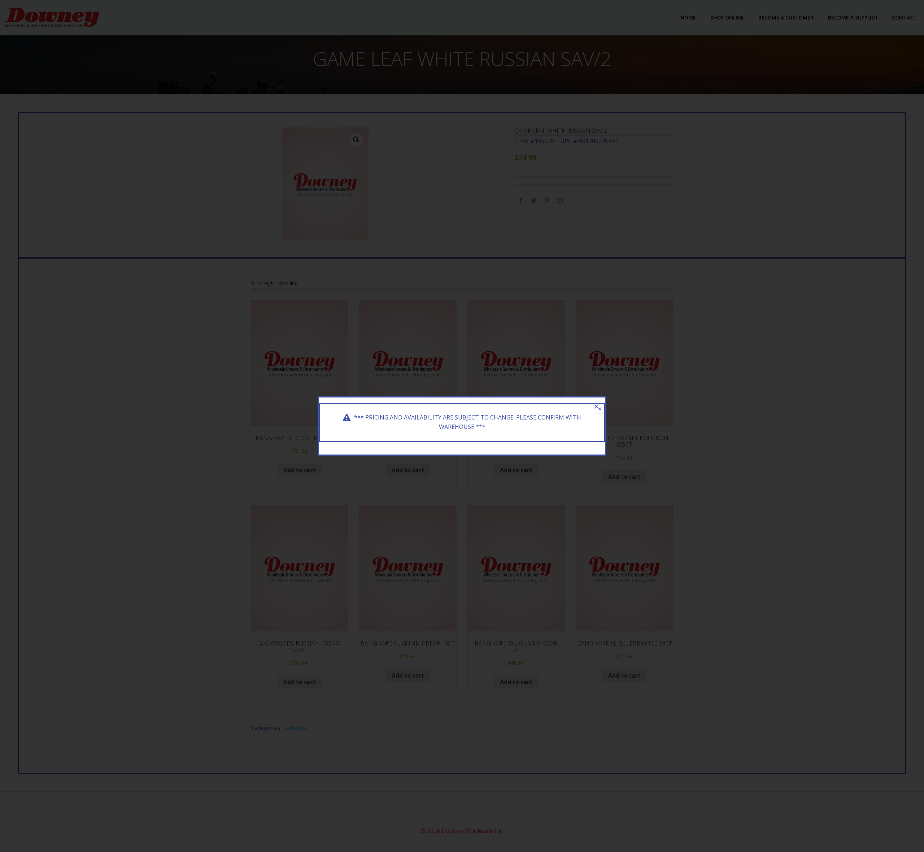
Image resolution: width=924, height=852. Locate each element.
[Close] (596, 406)
